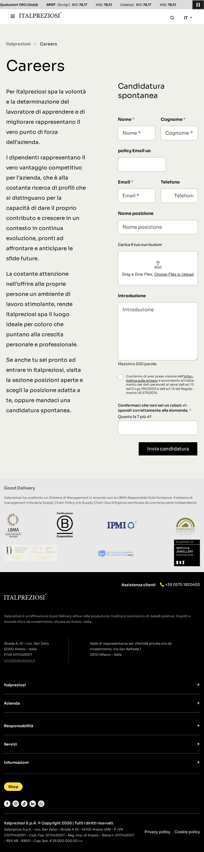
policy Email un (134, 150)
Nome (126, 119)
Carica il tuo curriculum (140, 244)
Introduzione (132, 295)
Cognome (173, 119)
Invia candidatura (168, 449)
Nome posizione (136, 213)
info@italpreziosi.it (19, 660)
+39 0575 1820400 (182, 584)
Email (125, 182)
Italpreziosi (18, 44)
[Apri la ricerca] (172, 17)
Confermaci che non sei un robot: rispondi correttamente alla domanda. (154, 408)
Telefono (170, 182)
